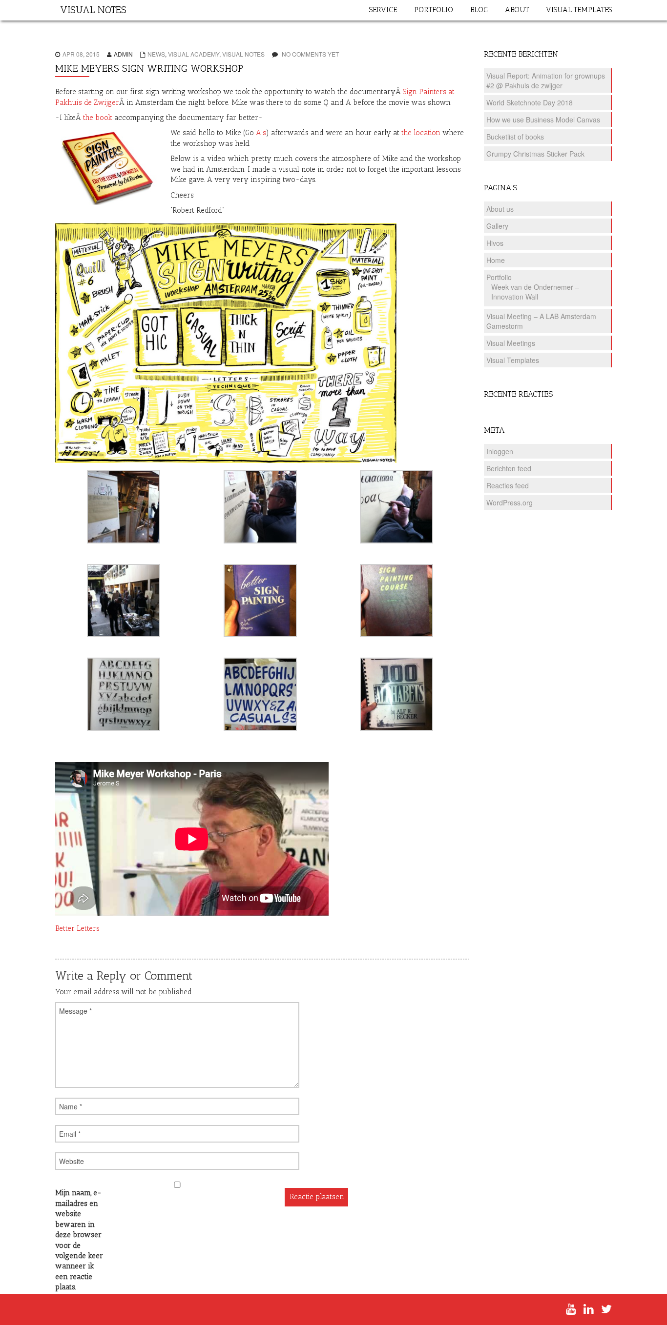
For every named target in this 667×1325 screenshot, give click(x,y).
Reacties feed (507, 485)
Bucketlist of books (515, 136)
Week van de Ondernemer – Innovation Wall (535, 291)
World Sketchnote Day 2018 (529, 102)
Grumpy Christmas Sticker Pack (535, 154)
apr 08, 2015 (81, 54)
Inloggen (499, 451)
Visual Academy (193, 54)
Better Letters (77, 928)
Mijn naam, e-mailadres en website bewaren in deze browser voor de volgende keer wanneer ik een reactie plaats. (79, 1239)
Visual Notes (243, 54)
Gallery (497, 226)
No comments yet (310, 54)
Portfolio (499, 277)
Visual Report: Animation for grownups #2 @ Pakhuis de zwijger (545, 80)
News (156, 54)
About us (500, 209)
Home (495, 260)
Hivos (494, 243)
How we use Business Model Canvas (543, 119)
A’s (261, 132)
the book (97, 117)
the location (420, 132)
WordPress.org (509, 502)
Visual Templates (512, 360)
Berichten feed (508, 468)
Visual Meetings (510, 343)
